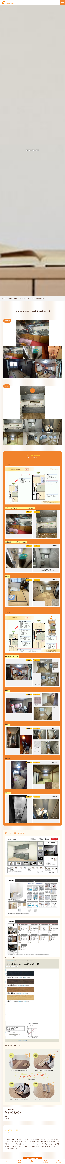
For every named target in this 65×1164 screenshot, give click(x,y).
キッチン (24, 298)
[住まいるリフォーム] (8, 2)
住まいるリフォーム (7, 298)
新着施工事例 (17, 298)
